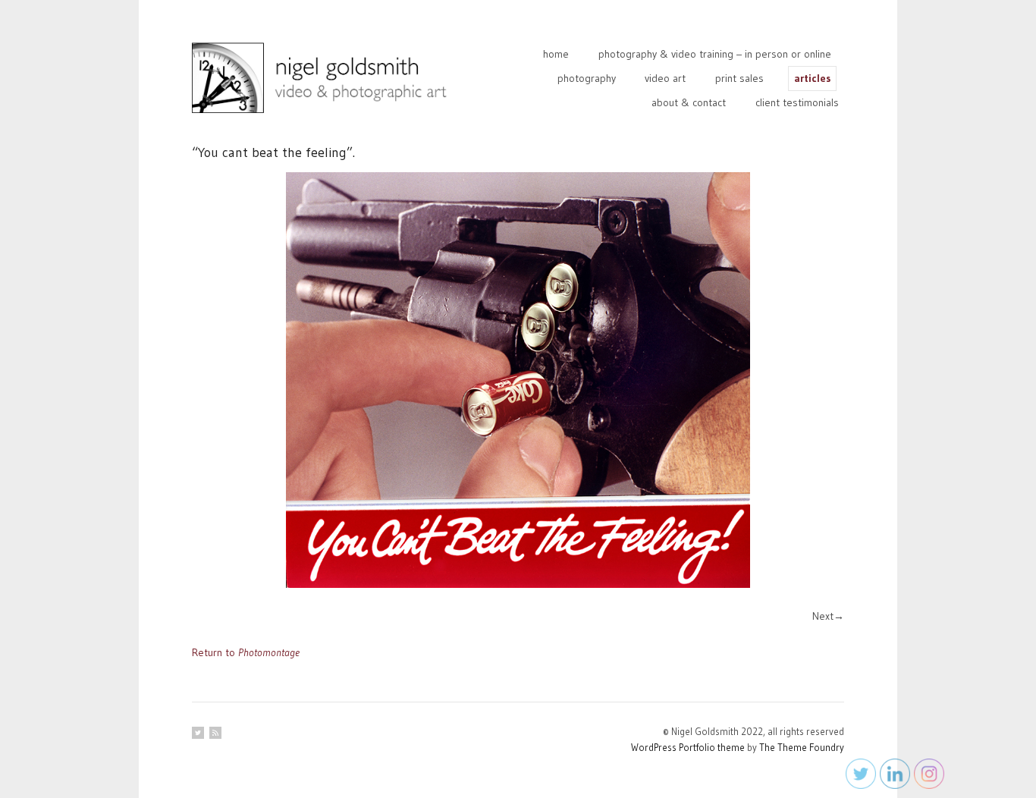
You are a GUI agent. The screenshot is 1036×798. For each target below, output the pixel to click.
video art (665, 78)
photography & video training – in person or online (714, 54)
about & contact (688, 102)
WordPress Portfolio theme (688, 747)
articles (812, 78)
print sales (739, 78)
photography (586, 78)
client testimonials (797, 102)
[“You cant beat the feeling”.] (518, 379)
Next (823, 616)
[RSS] (215, 733)
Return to (246, 652)
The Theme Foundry (801, 747)
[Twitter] (198, 733)
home (556, 54)
